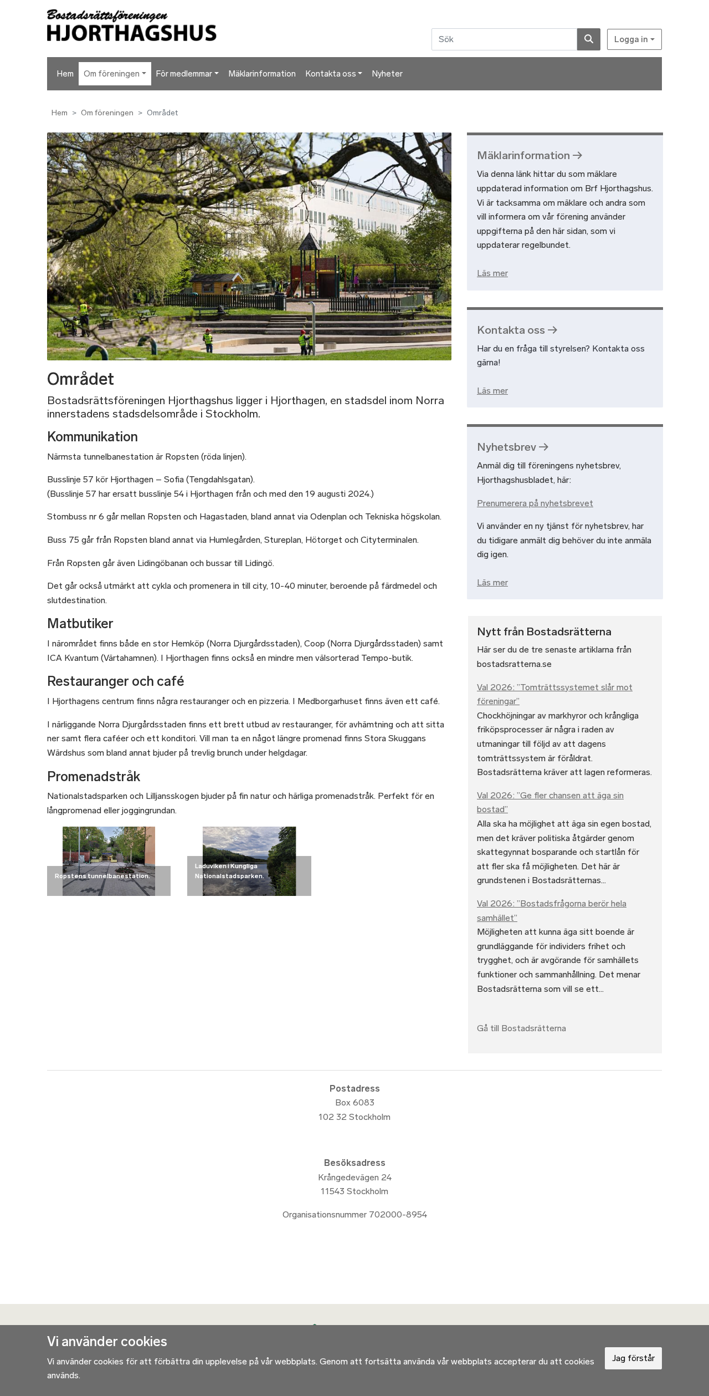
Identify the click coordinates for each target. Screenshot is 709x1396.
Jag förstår (633, 1358)
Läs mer (492, 273)
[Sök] (588, 39)
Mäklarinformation (262, 74)
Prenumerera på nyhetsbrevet (535, 503)
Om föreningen (112, 74)
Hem (65, 74)
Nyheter (387, 74)
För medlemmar (184, 74)
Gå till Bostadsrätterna (521, 1028)
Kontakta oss (331, 74)
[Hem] (164, 28)
